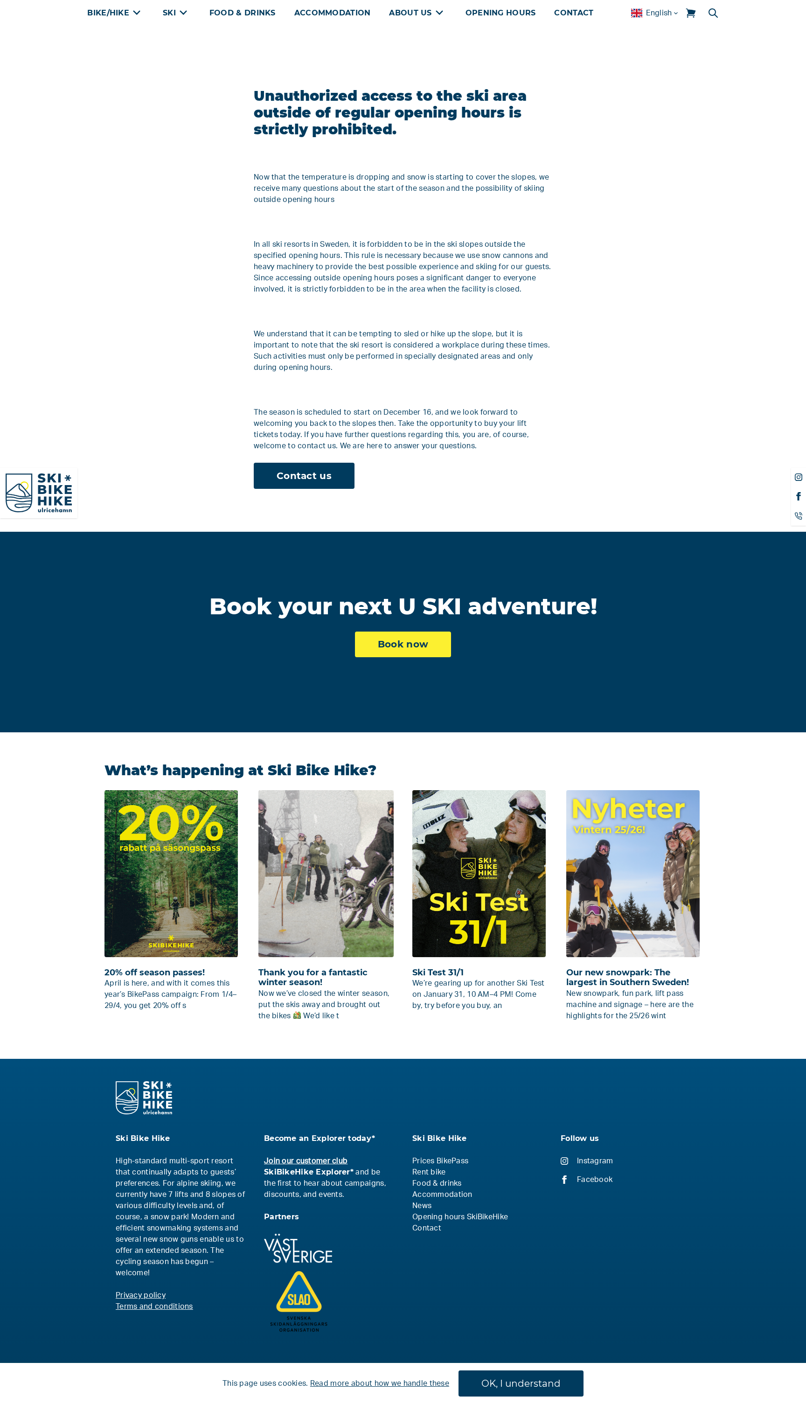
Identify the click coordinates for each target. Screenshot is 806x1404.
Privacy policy (141, 1295)
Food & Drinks (242, 12)
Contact (573, 12)
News (421, 1205)
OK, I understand (521, 1383)
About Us (410, 12)
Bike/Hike (108, 12)
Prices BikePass (440, 1161)
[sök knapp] (713, 13)
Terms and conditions (154, 1306)
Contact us (304, 475)
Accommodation (332, 12)
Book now (403, 644)
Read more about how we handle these (379, 1383)
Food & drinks (437, 1183)
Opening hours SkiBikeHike (460, 1217)
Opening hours (501, 12)
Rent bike (429, 1172)
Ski (169, 12)
